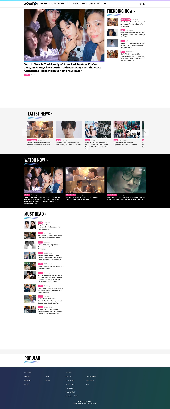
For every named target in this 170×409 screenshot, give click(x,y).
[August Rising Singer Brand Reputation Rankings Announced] (127, 129)
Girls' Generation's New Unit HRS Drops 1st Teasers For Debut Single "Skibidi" (133, 35)
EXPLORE (44, 4)
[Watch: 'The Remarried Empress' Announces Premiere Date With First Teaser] (112, 22)
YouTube (47, 380)
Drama (87, 140)
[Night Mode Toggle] (144, 4)
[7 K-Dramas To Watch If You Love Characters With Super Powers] (30, 235)
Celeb (68, 4)
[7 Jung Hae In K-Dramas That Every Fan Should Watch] (30, 266)
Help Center (90, 380)
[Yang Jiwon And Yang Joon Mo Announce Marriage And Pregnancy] (30, 245)
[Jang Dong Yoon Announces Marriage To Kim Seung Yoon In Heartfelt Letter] (30, 225)
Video (61, 4)
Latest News (39, 113)
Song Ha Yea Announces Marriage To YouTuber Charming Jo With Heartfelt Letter (133, 45)
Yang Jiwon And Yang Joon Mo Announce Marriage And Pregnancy (48, 247)
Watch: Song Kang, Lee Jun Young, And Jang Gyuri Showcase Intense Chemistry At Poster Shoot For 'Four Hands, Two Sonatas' (50, 278)
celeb (40, 222)
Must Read (34, 213)
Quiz (54, 4)
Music (92, 4)
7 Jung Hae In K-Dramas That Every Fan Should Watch (50, 267)
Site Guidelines (91, 376)
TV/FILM (83, 4)
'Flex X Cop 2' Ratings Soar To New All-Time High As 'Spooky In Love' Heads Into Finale (50, 290)
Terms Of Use (70, 380)
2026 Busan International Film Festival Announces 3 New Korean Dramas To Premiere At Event (50, 311)
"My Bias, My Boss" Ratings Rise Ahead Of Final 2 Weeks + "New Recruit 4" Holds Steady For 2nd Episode (96, 146)
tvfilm (40, 296)
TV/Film (27, 74)
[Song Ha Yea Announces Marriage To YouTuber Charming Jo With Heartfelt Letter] (112, 43)
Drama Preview (125, 19)
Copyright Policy (71, 392)
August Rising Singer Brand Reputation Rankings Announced (125, 144)
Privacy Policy (70, 384)
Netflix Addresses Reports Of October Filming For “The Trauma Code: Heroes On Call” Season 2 (50, 257)
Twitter (26, 384)
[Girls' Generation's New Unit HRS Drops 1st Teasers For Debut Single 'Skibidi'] (112, 32)
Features (101, 4)
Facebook (27, 376)
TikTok (47, 376)
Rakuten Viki (89, 403)
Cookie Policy (70, 388)
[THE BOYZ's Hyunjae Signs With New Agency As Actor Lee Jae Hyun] (69, 129)
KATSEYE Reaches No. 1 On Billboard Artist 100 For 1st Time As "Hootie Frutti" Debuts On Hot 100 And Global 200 (133, 57)
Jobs (87, 384)
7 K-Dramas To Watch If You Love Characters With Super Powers (50, 237)
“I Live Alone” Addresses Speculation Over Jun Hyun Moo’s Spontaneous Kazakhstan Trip (50, 301)
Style (75, 4)
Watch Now (34, 160)
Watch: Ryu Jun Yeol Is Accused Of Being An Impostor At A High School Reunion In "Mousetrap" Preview (126, 198)
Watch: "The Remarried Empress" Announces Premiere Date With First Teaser (133, 24)
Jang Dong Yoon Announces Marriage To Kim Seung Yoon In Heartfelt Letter (49, 227)
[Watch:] (64, 35)
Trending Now (120, 11)
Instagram (27, 380)
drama (40, 233)
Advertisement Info (72, 396)
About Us (68, 376)
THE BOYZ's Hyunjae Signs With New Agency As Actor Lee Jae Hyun (68, 144)
